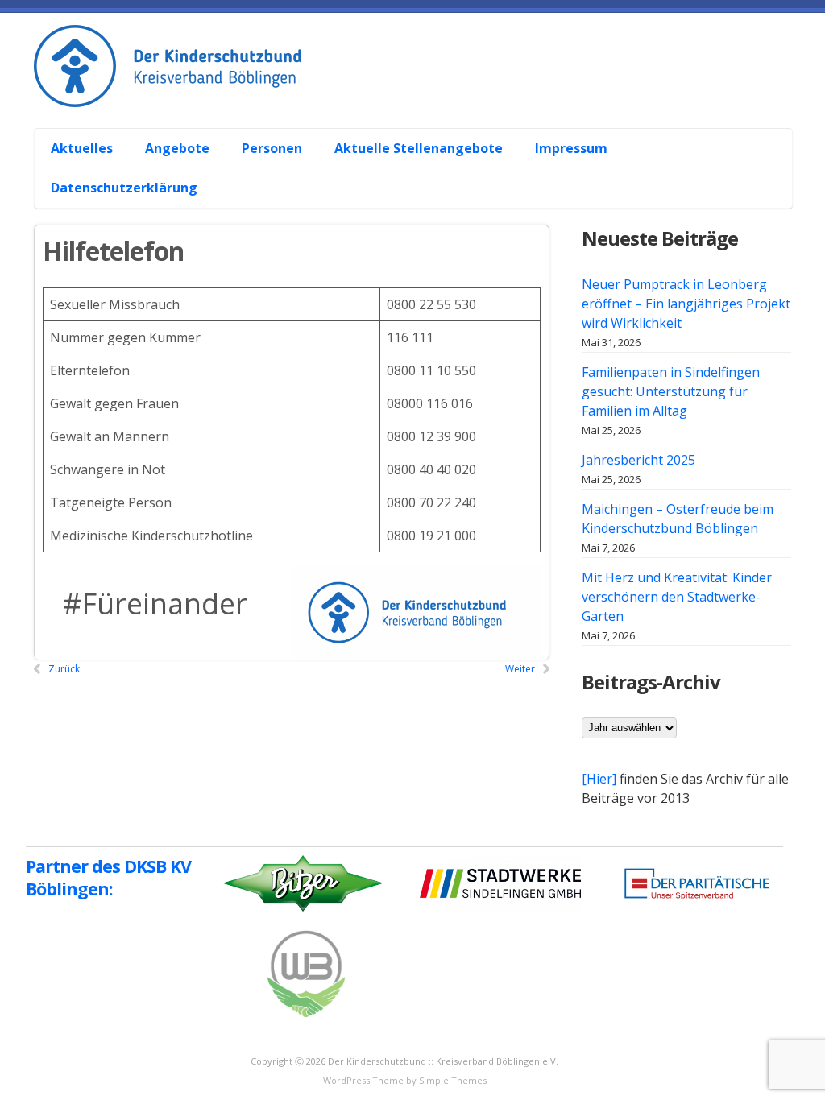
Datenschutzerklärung (124, 187)
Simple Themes (453, 1080)
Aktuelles (82, 148)
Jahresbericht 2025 (638, 460)
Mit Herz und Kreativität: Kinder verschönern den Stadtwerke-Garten (677, 597)
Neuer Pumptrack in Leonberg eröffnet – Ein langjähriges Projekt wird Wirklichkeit (686, 303)
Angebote (177, 148)
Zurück (64, 669)
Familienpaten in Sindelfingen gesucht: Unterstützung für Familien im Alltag (671, 391)
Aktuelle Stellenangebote (418, 148)
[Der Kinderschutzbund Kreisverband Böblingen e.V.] (420, 89)
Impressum (571, 148)
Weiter (520, 669)
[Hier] (599, 779)
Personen (272, 148)
